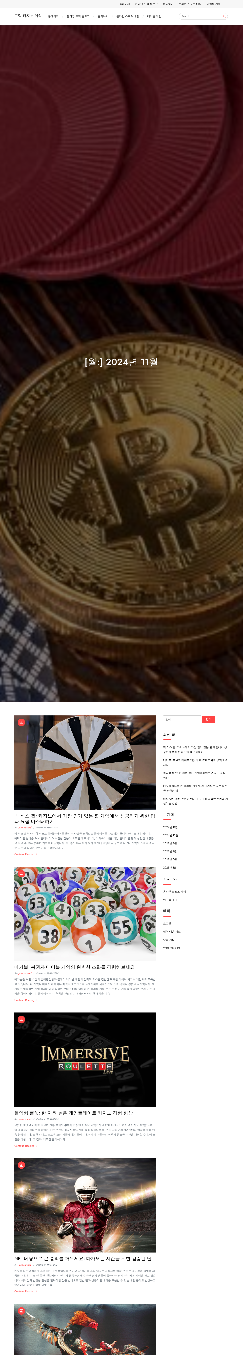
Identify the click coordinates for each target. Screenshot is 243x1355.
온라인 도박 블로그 (146, 4)
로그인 (167, 923)
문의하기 (168, 4)
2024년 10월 (170, 835)
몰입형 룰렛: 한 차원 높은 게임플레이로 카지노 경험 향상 (73, 1113)
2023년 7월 (170, 851)
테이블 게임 (214, 4)
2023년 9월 (170, 843)
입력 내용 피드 (172, 931)
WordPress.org (171, 948)
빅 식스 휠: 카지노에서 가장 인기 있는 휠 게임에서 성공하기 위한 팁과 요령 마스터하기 (84, 818)
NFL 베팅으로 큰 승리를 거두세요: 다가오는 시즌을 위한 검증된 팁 (83, 1258)
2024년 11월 (170, 827)
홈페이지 (124, 4)
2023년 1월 (170, 868)
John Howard (25, 827)
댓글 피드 (169, 940)
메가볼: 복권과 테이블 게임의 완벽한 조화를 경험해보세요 (74, 967)
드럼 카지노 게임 (28, 15)
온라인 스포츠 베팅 (190, 4)
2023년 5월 (170, 859)
